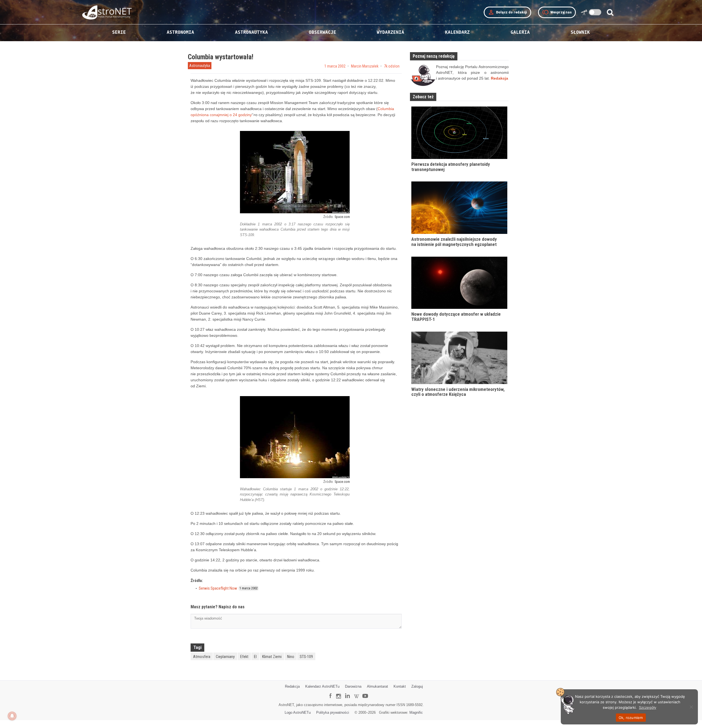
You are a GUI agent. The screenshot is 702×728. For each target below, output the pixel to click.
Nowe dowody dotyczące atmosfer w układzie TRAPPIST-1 (456, 316)
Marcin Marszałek (364, 66)
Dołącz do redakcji (507, 12)
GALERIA (520, 32)
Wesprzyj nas (557, 12)
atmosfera (201, 656)
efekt (244, 656)
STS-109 (306, 656)
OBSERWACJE (322, 32)
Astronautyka (199, 65)
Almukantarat (377, 686)
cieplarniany (225, 656)
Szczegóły (647, 707)
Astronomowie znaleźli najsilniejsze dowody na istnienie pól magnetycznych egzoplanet (454, 241)
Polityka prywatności (332, 712)
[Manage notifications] (12, 716)
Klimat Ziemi (272, 656)
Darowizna (353, 686)
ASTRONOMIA (180, 32)
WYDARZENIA (390, 32)
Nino (290, 656)
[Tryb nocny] (595, 12)
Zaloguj (417, 686)
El (255, 656)
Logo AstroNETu (298, 712)
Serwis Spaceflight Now (218, 588)
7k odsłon (391, 66)
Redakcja (292, 686)
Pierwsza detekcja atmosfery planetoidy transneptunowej (450, 166)
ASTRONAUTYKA (251, 32)
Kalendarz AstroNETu (322, 686)
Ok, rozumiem (631, 717)
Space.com (342, 217)
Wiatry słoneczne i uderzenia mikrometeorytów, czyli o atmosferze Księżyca (458, 392)
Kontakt (400, 686)
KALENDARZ (457, 32)
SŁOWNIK (580, 32)
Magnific (416, 712)
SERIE (119, 32)
